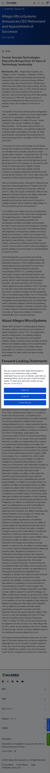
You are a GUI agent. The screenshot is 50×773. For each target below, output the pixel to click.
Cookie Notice (16, 383)
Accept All (25, 396)
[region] (25, 386)
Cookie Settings (25, 402)
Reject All (25, 390)
